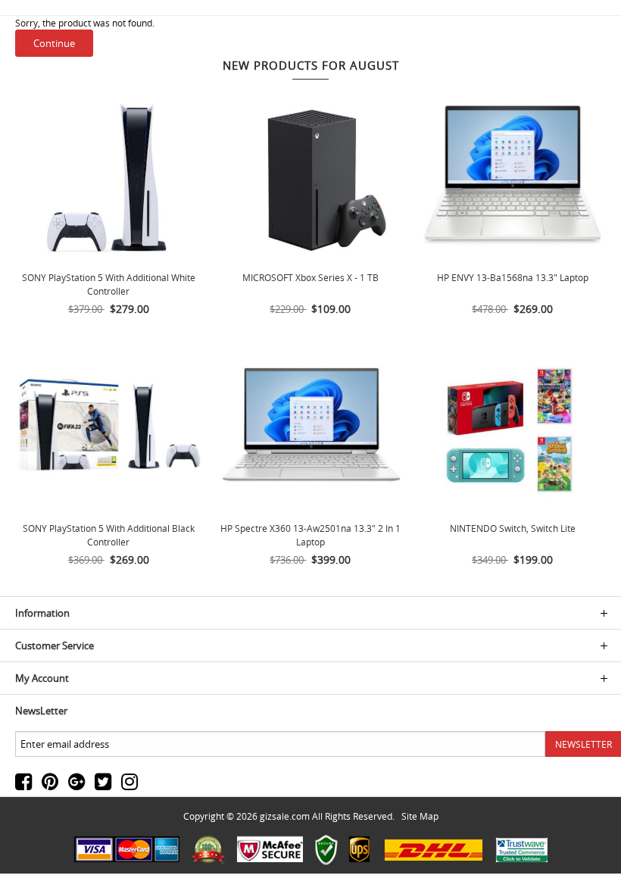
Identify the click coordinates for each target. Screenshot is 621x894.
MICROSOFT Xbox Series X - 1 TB (310, 277)
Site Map (419, 816)
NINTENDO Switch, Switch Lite (513, 528)
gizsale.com (285, 816)
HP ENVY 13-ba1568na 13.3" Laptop (512, 277)
